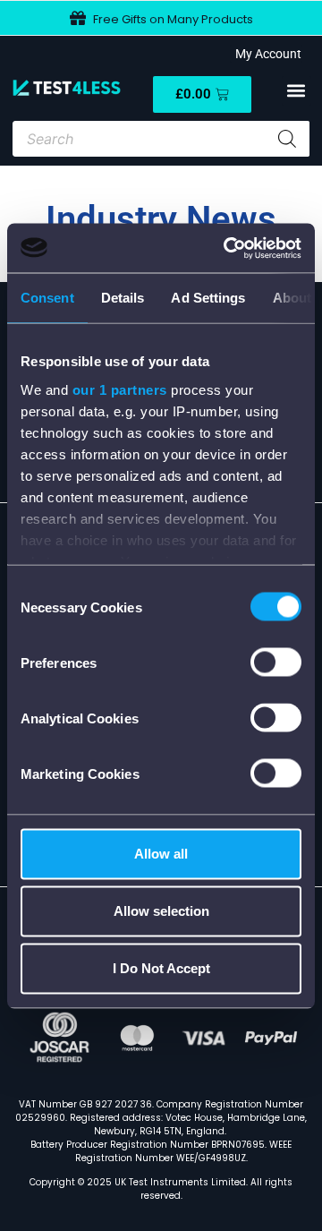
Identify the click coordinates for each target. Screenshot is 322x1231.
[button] (296, 91)
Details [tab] (123, 297)
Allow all (161, 853)
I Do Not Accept (161, 968)
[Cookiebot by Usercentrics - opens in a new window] (227, 248)
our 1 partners (119, 389)
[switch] (275, 662)
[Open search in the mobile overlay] (161, 139)
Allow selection (161, 911)
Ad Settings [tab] (208, 297)
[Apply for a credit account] (300, 18)
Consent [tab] (47, 297)
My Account (265, 54)
